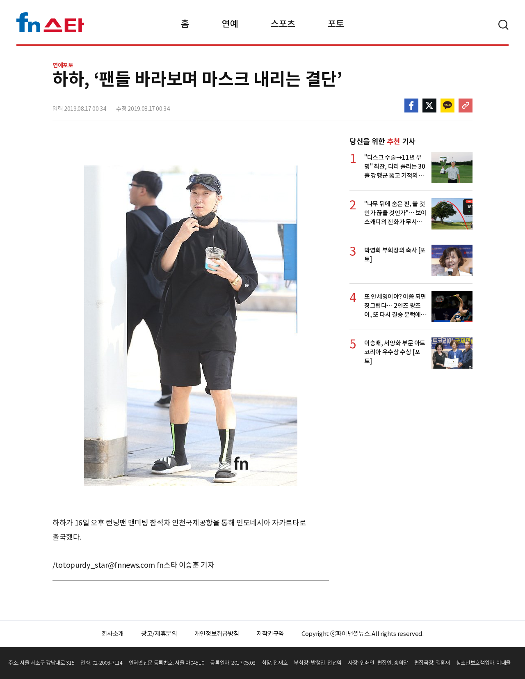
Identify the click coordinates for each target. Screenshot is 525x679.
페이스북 (411, 105)
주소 (465, 105)
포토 (336, 24)
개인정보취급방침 (216, 634)
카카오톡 (447, 105)
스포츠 (283, 24)
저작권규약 (270, 634)
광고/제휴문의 (159, 634)
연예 (230, 24)
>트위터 (429, 105)
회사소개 (113, 634)
